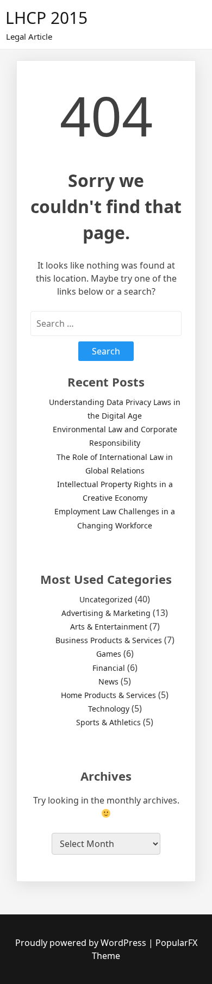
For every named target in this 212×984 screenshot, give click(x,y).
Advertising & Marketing (106, 613)
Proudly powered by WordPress (81, 943)
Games (108, 654)
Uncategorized (106, 599)
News (108, 681)
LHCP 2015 (46, 18)
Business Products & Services (108, 640)
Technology (108, 708)
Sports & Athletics (108, 722)
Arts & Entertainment (108, 626)
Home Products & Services (108, 695)
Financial (108, 668)
